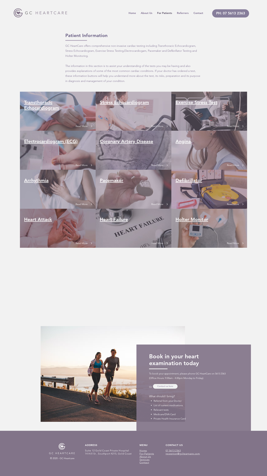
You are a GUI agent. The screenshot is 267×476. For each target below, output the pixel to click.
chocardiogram (43, 108)
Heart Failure (114, 219)
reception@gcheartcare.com (183, 453)
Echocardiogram (131, 102)
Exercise (185, 102)
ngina (185, 141)
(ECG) (71, 141)
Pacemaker (111, 180)
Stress (106, 102)
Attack (45, 219)
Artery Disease (136, 141)
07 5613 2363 (173, 450)
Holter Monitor (192, 219)
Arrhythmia (36, 180)
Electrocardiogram (44, 141)
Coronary (110, 141)
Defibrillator (189, 180)
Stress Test (206, 102)
